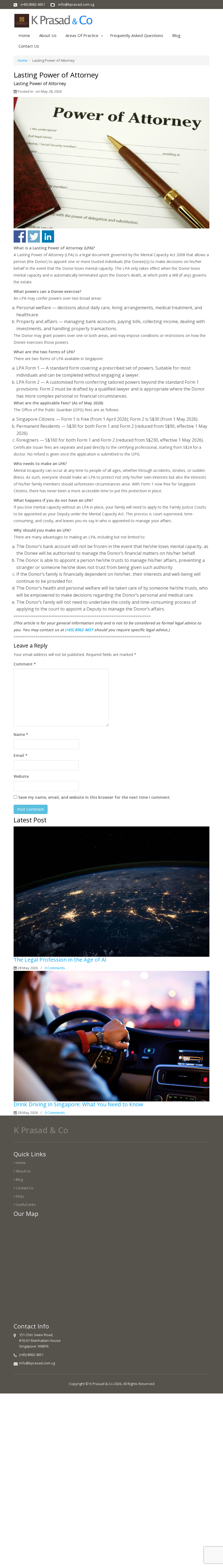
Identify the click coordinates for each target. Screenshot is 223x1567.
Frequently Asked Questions (136, 35)
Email (20, 755)
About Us (48, 35)
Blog (176, 35)
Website (21, 776)
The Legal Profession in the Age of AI (60, 959)
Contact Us (28, 46)
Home (24, 35)
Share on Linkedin (48, 236)
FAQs (19, 1196)
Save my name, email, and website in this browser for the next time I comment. (94, 797)
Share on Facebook (20, 236)
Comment (25, 664)
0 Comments (55, 967)
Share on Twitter (34, 236)
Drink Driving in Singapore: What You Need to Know (78, 1104)
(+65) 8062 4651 (79, 629)
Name (21, 734)
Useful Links (25, 1204)
